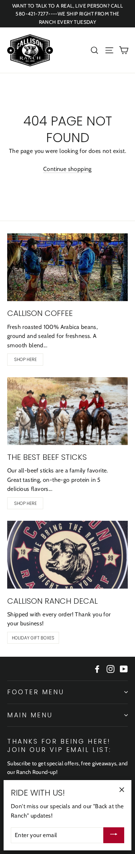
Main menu (30, 714)
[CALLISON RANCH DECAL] (67, 555)
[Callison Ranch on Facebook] (97, 668)
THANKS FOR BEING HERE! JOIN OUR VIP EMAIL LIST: (59, 745)
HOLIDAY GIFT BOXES (33, 638)
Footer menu (35, 691)
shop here (25, 359)
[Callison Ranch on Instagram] (110, 668)
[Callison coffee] (67, 267)
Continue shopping (67, 169)
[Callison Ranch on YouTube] (124, 668)
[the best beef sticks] (67, 411)
